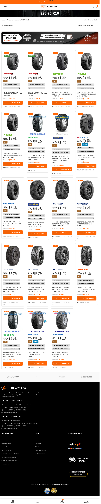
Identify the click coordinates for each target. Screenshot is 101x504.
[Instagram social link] (42, 2)
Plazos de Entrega (6, 450)
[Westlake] (86, 377)
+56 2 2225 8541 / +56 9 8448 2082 (15, 410)
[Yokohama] (13, 377)
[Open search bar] (93, 6)
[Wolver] (62, 377)
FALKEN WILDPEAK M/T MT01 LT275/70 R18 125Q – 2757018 (61, 354)
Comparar (38, 443)
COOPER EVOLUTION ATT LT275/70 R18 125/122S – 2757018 (85, 224)
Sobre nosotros (6, 443)
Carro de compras (40, 450)
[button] (13, 103)
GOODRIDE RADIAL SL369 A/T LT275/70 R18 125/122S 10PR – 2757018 (12, 355)
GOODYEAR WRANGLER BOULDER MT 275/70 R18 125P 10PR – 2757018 (36, 225)
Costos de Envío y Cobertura (10, 454)
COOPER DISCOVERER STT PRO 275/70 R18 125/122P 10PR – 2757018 (61, 289)
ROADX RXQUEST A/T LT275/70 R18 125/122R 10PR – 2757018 (37, 94)
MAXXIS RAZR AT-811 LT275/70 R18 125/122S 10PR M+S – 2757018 (86, 289)
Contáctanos (5, 464)
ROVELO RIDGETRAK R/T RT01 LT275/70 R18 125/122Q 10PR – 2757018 (86, 94)
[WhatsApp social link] (44, 2)
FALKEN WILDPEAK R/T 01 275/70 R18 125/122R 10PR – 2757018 (12, 223)
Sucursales (4, 447)
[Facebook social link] (39, 2)
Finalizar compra (40, 454)
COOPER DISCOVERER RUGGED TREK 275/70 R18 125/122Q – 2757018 (36, 289)
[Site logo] (50, 6)
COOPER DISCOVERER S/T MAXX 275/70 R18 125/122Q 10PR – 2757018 (12, 289)
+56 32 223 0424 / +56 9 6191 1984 (15, 426)
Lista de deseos (39, 447)
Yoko (37, 377)
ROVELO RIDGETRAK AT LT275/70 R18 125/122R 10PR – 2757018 (62, 94)
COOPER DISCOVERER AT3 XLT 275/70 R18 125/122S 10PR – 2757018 (61, 224)
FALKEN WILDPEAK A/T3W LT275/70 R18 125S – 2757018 (36, 354)
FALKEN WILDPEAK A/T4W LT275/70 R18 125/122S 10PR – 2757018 (86, 157)
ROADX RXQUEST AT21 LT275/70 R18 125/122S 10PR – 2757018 (12, 94)
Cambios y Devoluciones (9, 460)
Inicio (3, 20)
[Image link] (14, 387)
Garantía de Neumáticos (8, 457)
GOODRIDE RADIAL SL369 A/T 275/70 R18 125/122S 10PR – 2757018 (36, 157)
